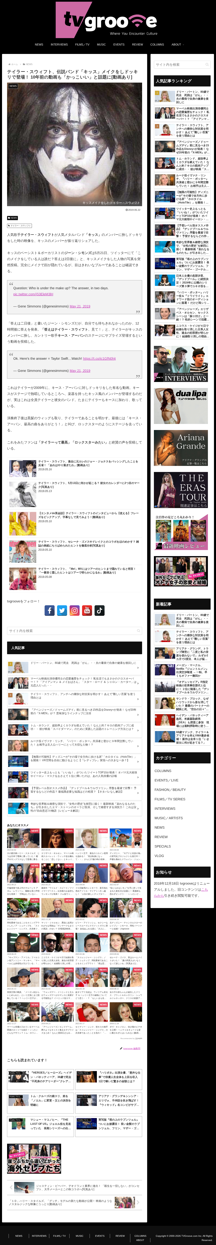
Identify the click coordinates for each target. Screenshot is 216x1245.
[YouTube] (87, 610)
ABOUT (140, 1240)
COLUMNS (140, 1236)
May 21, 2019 (80, 306)
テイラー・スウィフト (21, 226)
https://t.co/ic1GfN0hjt (99, 358)
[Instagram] (74, 610)
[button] (139, 631)
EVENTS (99, 1236)
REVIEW (120, 1236)
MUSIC (79, 1236)
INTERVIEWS (39, 1236)
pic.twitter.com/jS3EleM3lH (33, 294)
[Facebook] (49, 610)
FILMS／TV (59, 1236)
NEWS (14, 218)
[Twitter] (62, 610)
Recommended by (127, 1038)
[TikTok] (99, 610)
